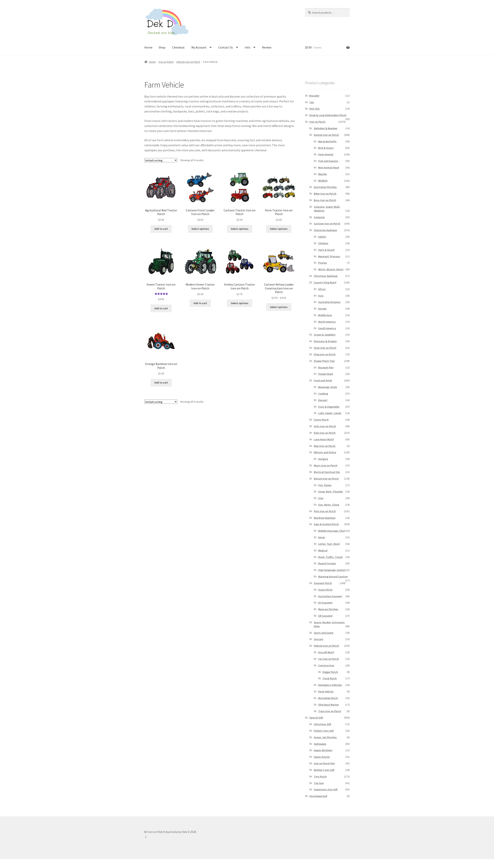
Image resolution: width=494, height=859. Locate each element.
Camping (319, 217)
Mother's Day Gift (324, 770)
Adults (322, 236)
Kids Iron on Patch (325, 433)
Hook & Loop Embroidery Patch (327, 115)
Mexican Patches (328, 609)
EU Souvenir (325, 602)
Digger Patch (330, 672)
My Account (198, 47)
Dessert (322, 400)
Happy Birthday (323, 750)
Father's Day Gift (324, 730)
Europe (322, 308)
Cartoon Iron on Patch (327, 223)
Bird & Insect (326, 148)
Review (266, 47)
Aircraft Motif (326, 652)
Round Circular (327, 563)
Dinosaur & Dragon (325, 341)
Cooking (323, 393)
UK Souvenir (325, 615)
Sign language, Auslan (331, 570)
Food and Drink (323, 380)
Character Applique (325, 230)
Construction (326, 665)
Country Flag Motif (325, 282)
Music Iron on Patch (325, 465)
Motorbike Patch (328, 698)
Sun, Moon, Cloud (328, 504)
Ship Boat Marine (328, 704)
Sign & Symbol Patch (326, 524)
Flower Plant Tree (324, 361)
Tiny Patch (320, 776)
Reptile (322, 174)
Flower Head (325, 374)
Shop (162, 47)
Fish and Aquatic (328, 161)
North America (327, 321)
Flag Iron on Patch (325, 354)
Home (148, 47)
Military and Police (325, 452)
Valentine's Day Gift (326, 789)
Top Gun (319, 783)
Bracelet (314, 95)
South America (327, 328)
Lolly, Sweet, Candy (329, 413)
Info (247, 47)
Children (323, 243)
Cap (311, 102)
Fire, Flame (324, 485)
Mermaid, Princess (329, 256)
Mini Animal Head (328, 167)
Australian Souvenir (330, 596)
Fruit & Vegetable (328, 406)
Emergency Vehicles (330, 685)
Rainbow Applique (324, 518)
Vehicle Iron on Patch (188, 62)
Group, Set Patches (325, 737)
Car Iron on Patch (328, 659)
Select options (200, 228)
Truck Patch (329, 678)
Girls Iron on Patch (325, 426)
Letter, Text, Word (329, 544)
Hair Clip (314, 108)
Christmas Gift (322, 724)
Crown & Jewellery (325, 334)
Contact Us (225, 47)
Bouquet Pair (326, 367)
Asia (320, 295)
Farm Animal (325, 154)
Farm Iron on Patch (325, 348)
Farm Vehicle (325, 691)
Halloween (320, 744)
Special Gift (316, 717)
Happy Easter (322, 757)
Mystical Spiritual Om (327, 472)
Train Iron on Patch (329, 711)
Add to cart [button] (161, 228)
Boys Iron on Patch (325, 200)
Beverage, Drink (327, 387)
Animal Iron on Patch (326, 135)
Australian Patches (325, 187)
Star (320, 498)
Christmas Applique (326, 276)
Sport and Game (323, 632)
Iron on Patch (166, 62)
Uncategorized (318, 796)
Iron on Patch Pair (324, 763)
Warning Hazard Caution (333, 576)
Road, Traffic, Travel (330, 557)
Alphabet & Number (325, 128)
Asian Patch (325, 589)
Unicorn (318, 639)
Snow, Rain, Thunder (330, 491)
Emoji (321, 537)
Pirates (322, 263)
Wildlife (322, 180)
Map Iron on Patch (324, 446)
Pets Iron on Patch (325, 511)
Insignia (323, 459)
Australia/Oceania (329, 302)
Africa (322, 289)
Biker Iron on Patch (325, 193)
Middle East (325, 315)
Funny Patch (321, 419)
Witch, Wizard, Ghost (330, 269)
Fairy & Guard (326, 250)
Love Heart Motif (324, 439)
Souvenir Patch (323, 583)
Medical (322, 550)
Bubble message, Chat (331, 530)
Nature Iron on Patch (326, 478)
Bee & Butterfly (327, 141)
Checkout (178, 47)
